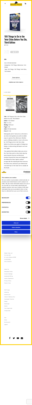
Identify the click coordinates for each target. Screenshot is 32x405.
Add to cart (14, 52)
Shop (5, 319)
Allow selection (16, 227)
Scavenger (6, 303)
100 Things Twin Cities (20, 69)
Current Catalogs (8, 273)
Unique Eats (7, 310)
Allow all (16, 223)
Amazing (6, 292)
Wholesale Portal (8, 271)
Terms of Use (7, 283)
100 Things (14, 65)
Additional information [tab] (16, 82)
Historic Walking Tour (9, 296)
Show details (23, 218)
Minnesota (20, 65)
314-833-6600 (7, 259)
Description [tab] (16, 77)
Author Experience (9, 278)
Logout (6, 324)
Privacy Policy (7, 280)
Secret (5, 306)
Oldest (5, 301)
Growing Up (7, 294)
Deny (16, 232)
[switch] (28, 202)
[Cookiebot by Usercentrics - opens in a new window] (23, 172)
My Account (7, 322)
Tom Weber (7, 71)
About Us (6, 269)
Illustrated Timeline (9, 299)
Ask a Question (8, 261)
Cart (5, 317)
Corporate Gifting (8, 276)
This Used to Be (8, 308)
